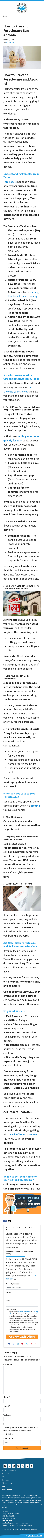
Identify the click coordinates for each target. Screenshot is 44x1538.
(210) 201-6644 (7, 1521)
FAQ (3, 1477)
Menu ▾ (6, 16)
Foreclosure (10, 182)
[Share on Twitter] (9, 1221)
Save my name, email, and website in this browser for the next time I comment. (20, 1431)
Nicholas (10, 42)
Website (7, 1415)
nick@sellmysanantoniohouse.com (15, 1523)
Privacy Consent (11, 1309)
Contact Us (6, 1474)
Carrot (35, 1529)
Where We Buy (7, 1489)
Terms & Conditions (24, 1312)
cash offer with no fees (23, 1135)
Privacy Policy (7, 1483)
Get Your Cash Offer (9, 1471)
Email (8, 1301)
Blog (3, 1486)
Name (6, 1397)
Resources (5, 1480)
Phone (9, 1292)
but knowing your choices (18, 390)
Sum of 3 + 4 (9, 1438)
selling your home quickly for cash (21, 438)
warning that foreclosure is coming (23, 294)
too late (35, 806)
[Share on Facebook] (5, 1221)
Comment (8, 1364)
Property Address (13, 1284)
